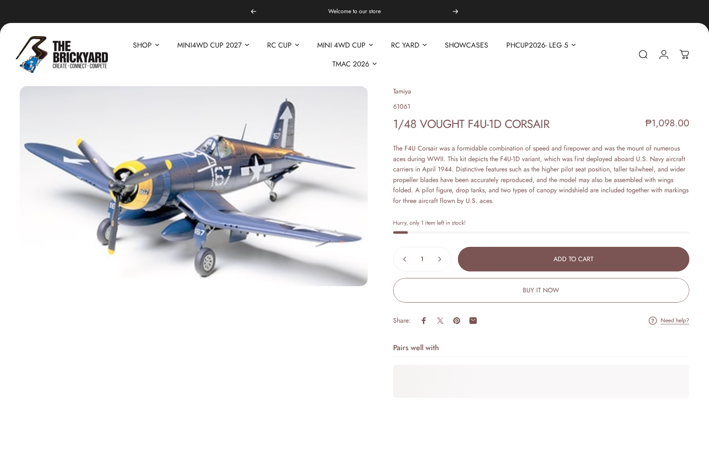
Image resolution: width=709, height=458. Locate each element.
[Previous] (254, 11)
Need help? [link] (675, 320)
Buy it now (541, 290)
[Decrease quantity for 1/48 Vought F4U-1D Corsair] (402, 259)
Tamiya (402, 91)
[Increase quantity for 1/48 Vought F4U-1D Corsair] (441, 259)
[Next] (455, 11)
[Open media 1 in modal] (194, 186)
